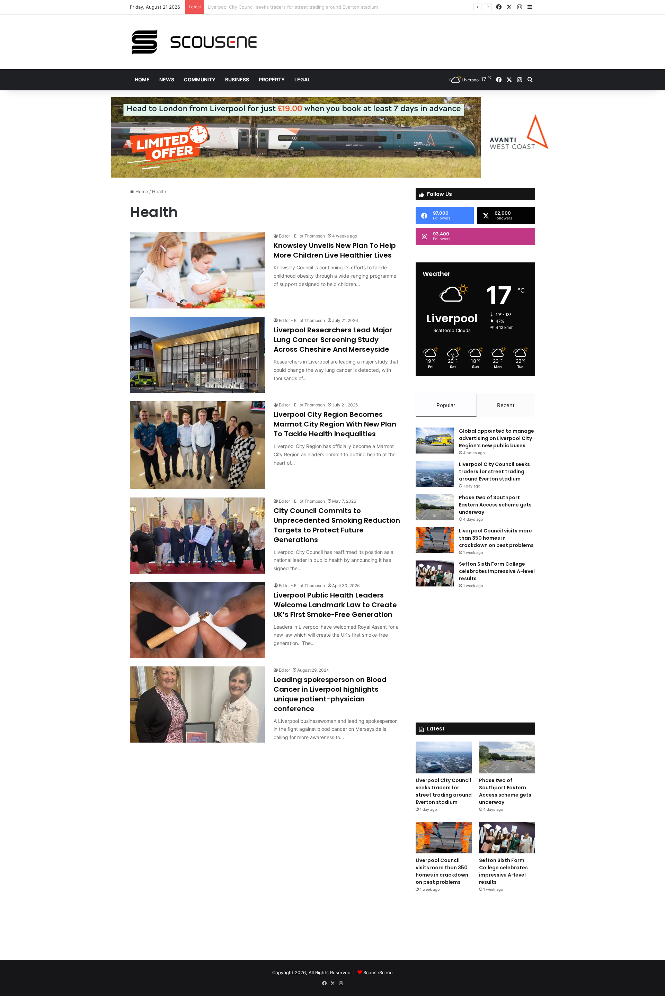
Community (199, 79)
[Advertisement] (402, 37)
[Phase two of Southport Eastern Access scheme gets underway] (435, 507)
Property (272, 79)
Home (142, 79)
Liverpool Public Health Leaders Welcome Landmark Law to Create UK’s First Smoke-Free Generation (335, 604)
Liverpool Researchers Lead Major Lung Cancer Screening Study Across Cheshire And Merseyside (333, 339)
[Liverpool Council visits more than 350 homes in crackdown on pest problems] (435, 540)
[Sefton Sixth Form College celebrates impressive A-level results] (435, 573)
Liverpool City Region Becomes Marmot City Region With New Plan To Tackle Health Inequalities (335, 424)
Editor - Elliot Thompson (302, 236)
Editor (284, 670)
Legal (302, 79)
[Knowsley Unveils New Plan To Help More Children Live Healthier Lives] (197, 270)
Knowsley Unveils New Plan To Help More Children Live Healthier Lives (335, 250)
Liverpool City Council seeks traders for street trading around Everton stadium (494, 471)
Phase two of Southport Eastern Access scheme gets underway (277, 7)
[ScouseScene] (194, 41)
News (166, 79)
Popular (445, 405)
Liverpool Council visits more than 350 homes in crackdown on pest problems (496, 538)
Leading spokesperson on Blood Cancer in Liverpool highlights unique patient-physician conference (330, 694)
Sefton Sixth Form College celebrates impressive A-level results (497, 571)
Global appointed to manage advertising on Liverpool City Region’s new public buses (496, 438)
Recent (505, 405)
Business (237, 79)
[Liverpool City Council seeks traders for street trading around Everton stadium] (435, 474)
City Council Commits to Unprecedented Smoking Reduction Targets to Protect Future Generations (337, 525)
